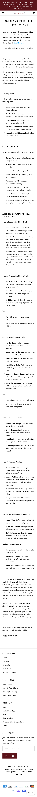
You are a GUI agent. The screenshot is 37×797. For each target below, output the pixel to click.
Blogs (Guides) (7, 718)
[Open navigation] (3, 13)
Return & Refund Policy (10, 688)
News (4, 714)
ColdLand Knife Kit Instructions (13, 722)
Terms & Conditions (9, 695)
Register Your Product (9, 672)
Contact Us (6, 665)
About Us (5, 661)
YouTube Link (19, 43)
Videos (4, 725)
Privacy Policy (7, 684)
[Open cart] (34, 13)
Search (4, 658)
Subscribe (9, 756)
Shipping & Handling (9, 692)
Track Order (6, 669)
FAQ (4, 707)
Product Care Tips (8, 711)
